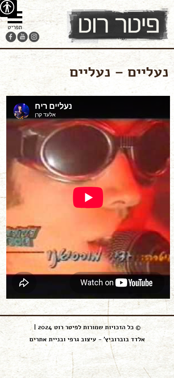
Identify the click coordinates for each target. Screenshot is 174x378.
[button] (15, 21)
